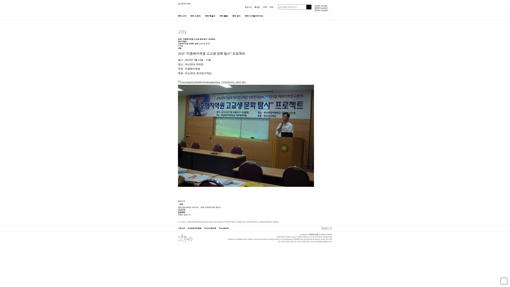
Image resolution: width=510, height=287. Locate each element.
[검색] (308, 7)
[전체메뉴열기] (327, 16)
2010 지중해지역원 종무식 (211, 207)
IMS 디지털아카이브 (254, 16)
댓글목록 (181, 210)
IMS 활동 (224, 16)
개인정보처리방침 (194, 228)
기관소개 (181, 228)
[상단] (504, 281)
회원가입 (248, 7)
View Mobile (224, 228)
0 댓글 (180, 46)
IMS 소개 (182, 16)
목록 (181, 204)
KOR (265, 7)
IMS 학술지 (210, 16)
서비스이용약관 (210, 228)
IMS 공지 (236, 16)
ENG (271, 7)
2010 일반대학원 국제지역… (189, 207)
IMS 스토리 (196, 16)
